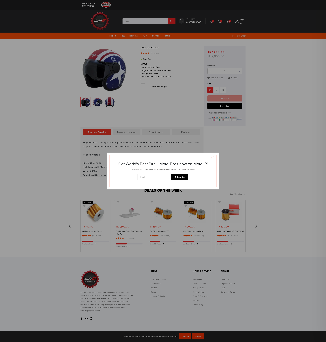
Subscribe (180, 177)
